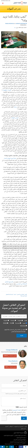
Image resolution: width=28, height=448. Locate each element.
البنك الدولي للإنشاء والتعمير (20, 435)
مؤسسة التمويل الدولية (21, 437)
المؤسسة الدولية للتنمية (8, 435)
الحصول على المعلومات (18, 426)
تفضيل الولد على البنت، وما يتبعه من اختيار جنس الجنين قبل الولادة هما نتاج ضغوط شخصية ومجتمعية (15, 246)
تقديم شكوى (23, 428)
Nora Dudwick (9, 24)
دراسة (15, 107)
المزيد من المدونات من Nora (10, 367)
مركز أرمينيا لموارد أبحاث (10, 158)
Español (6, 321)
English (19, 321)
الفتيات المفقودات (6, 90)
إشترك (21, 335)
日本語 (5, 323)
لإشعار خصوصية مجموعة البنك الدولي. (14, 331)
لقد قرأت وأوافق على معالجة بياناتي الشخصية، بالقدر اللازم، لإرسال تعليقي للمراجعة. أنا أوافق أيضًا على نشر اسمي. (13, 412)
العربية (17, 27)
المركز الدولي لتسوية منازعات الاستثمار (18, 442)
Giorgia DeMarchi (21, 24)
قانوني (25, 426)
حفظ (24, 418)
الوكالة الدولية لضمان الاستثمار (20, 439)
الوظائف (11, 426)
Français (13, 321)
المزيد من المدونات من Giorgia (10, 356)
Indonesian (23, 326)
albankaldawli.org (5, 0)
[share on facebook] (21, 447)
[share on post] (16, 447)
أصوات (10, 9)
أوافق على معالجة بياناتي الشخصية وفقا (14, 330)
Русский (17, 323)
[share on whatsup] (7, 447)
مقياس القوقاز (14, 118)
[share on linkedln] (11, 447)
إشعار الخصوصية (16, 410)
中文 (11, 323)
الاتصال (6, 426)
